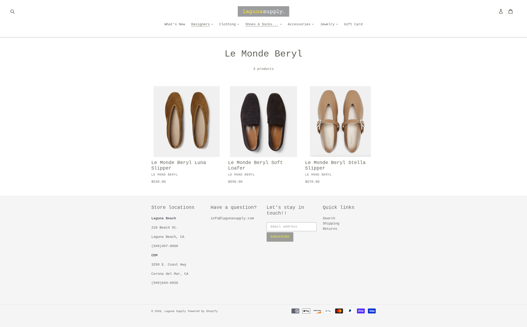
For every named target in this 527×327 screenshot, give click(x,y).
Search (329, 218)
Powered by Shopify (203, 311)
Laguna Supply (175, 311)
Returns (330, 229)
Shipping (331, 223)
